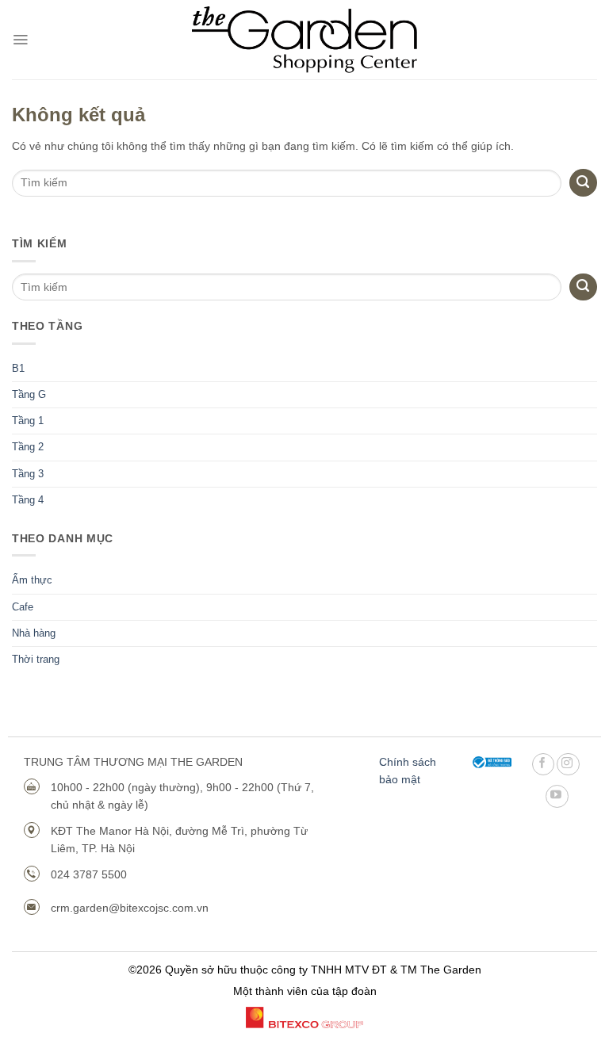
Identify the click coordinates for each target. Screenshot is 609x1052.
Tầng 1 (28, 421)
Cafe (22, 607)
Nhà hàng (34, 633)
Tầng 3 (28, 474)
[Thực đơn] (20, 39)
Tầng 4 (28, 500)
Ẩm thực (32, 580)
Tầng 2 (28, 447)
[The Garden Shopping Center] (305, 40)
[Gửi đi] (583, 287)
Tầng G (29, 394)
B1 (18, 368)
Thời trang (35, 659)
